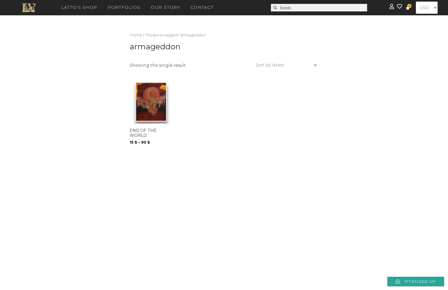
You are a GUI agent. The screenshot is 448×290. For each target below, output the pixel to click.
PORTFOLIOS (124, 7)
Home (136, 35)
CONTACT (202, 7)
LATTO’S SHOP (79, 7)
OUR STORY (165, 7)
